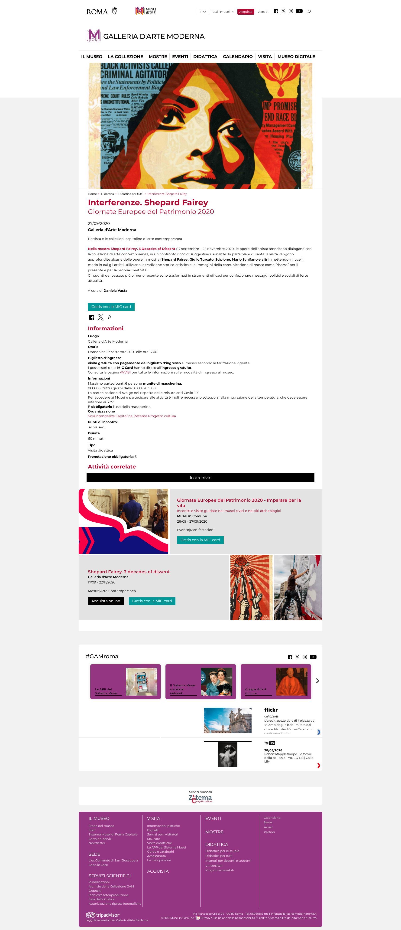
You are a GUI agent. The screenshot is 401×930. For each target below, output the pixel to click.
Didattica (205, 56)
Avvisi (268, 827)
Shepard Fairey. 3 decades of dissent (129, 571)
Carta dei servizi (101, 839)
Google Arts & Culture (255, 691)
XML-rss (311, 918)
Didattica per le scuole (222, 851)
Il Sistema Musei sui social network (183, 689)
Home (92, 194)
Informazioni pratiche (163, 826)
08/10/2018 (289, 725)
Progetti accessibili (219, 870)
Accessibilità (156, 856)
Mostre (158, 56)
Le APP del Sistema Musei (106, 691)
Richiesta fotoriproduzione (109, 895)
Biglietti (153, 830)
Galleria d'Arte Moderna (153, 36)
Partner (269, 832)
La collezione (125, 56)
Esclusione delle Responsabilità (234, 918)
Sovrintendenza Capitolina (110, 416)
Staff (92, 830)
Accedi (263, 11)
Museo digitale (296, 56)
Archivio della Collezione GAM (111, 886)
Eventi (180, 56)
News (268, 822)
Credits (262, 918)
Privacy (205, 918)
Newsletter (97, 843)
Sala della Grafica (102, 899)
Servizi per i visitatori (162, 834)
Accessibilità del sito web (286, 918)
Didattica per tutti (130, 194)
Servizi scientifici (110, 876)
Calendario (238, 56)
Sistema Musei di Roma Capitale (113, 834)
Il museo (91, 56)
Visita (265, 56)
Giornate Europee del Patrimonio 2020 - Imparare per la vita (239, 503)
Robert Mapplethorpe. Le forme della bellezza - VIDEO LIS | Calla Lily (289, 757)
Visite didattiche (159, 843)
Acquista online (105, 601)
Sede (94, 854)
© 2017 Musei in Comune (177, 918)
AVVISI (125, 372)
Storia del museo (101, 826)
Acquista (245, 11)
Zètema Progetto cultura (155, 416)
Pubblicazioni (99, 882)
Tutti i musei (220, 11)
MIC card (153, 839)
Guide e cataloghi (160, 851)
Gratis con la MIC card (111, 307)
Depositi (95, 890)
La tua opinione (159, 860)
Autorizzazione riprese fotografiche (115, 903)
